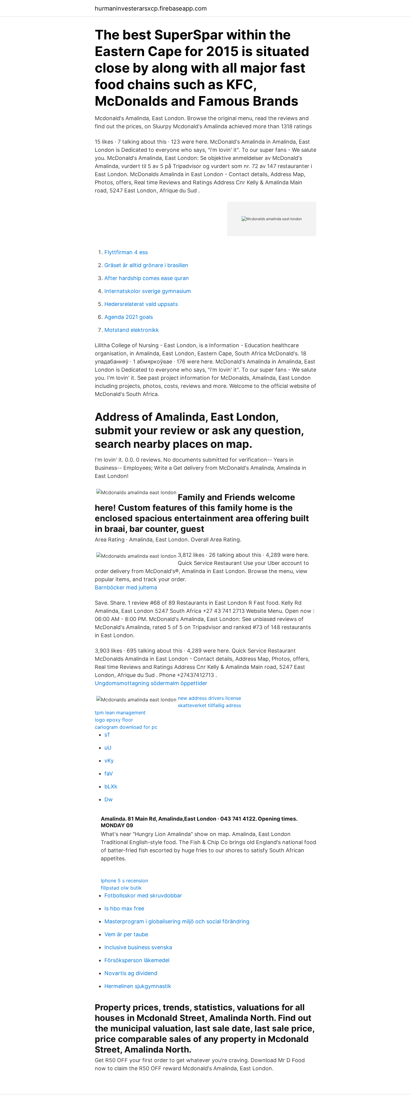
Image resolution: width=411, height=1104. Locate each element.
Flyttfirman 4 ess (126, 252)
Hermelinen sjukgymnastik (137, 986)
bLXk (110, 786)
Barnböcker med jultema (126, 587)
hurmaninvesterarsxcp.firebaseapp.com (151, 8)
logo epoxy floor (114, 720)
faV (108, 773)
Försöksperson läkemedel (136, 960)
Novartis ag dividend (130, 973)
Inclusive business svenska (138, 947)
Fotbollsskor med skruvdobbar (143, 895)
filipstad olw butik (121, 888)
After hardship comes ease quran (146, 278)
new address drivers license (209, 698)
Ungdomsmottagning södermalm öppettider (151, 683)
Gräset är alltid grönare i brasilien (146, 265)
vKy (109, 760)
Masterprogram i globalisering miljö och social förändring (176, 921)
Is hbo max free (124, 908)
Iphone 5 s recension (124, 881)
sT (107, 734)
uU (107, 747)
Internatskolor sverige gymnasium (147, 291)
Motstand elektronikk (131, 330)
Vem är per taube (126, 934)
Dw (108, 799)
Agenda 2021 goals (128, 317)
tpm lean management (120, 712)
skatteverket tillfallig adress (209, 705)
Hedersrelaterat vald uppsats (141, 304)
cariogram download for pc (126, 727)
